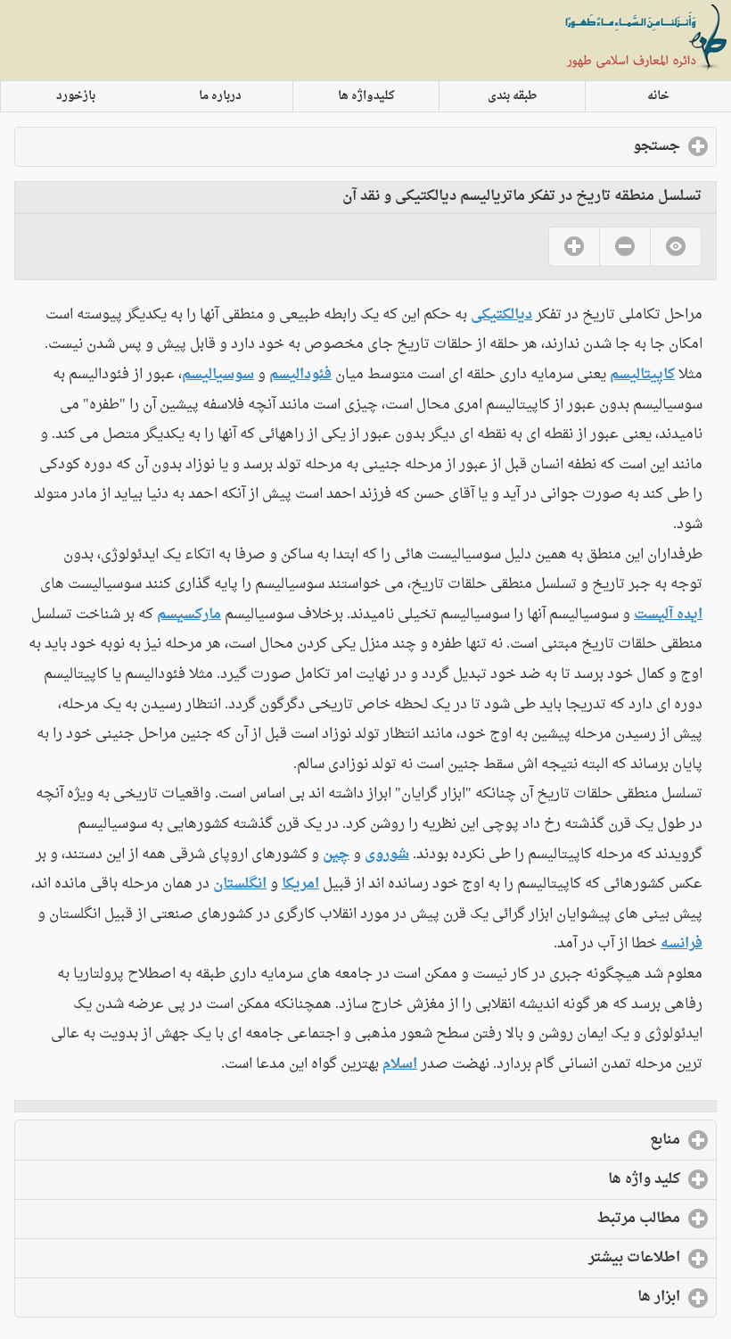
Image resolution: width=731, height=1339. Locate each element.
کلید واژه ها (572, 1179)
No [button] (624, 247)
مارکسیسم (189, 614)
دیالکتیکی (501, 315)
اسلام (399, 1064)
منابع (592, 1140)
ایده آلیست (668, 614)
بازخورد (75, 96)
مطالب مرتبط (566, 1218)
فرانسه (681, 943)
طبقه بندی (513, 96)
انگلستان (240, 884)
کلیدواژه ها (366, 96)
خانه (658, 96)
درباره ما (220, 96)
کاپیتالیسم (642, 374)
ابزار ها (586, 1297)
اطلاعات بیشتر (562, 1257)
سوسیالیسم (218, 374)
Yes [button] (573, 247)
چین (336, 854)
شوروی (387, 854)
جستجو (584, 146)
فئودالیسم (300, 374)
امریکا (300, 884)
